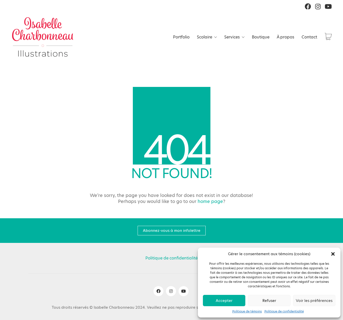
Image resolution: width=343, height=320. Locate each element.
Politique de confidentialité (284, 311)
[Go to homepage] (42, 37)
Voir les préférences (314, 300)
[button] (332, 253)
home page (210, 201)
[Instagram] (171, 291)
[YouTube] (184, 291)
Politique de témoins (247, 311)
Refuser (269, 300)
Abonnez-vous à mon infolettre (171, 230)
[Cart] (328, 37)
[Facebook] (158, 291)
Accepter (224, 300)
